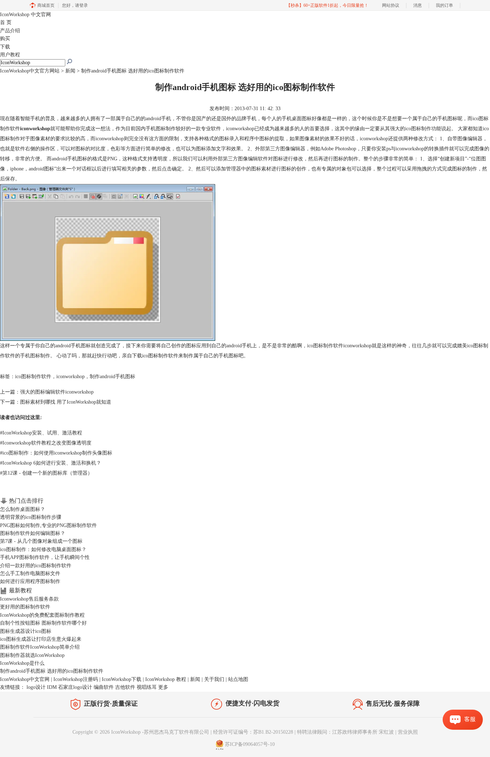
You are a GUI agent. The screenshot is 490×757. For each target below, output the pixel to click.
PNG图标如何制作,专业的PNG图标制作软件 (48, 525)
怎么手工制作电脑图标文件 (30, 573)
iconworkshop (70, 376)
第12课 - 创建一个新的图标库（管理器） (46, 473)
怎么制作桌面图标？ (22, 509)
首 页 (5, 22)
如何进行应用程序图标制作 (30, 581)
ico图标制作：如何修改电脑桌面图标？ (43, 549)
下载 (5, 47)
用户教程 (10, 54)
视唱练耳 (147, 687)
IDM (52, 687)
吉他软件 (125, 687)
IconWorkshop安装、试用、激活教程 (41, 433)
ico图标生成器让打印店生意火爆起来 (40, 639)
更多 (163, 687)
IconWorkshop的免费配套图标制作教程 (42, 615)
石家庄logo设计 (75, 687)
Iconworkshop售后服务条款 (29, 599)
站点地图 (238, 679)
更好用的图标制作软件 (25, 607)
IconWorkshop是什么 (22, 663)
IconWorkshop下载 (121, 679)
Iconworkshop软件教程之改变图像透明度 (45, 443)
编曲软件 (104, 687)
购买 (5, 38)
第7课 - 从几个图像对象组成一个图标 (41, 541)
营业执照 (408, 732)
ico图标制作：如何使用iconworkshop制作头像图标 (56, 453)
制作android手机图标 (112, 376)
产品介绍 (10, 30)
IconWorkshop (25, 14)
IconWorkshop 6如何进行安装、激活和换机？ (50, 463)
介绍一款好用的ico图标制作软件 (35, 565)
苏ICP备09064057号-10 (250, 744)
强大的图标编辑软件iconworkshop (57, 392)
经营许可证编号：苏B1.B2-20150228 (253, 732)
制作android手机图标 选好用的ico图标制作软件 (51, 671)
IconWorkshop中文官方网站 (30, 71)
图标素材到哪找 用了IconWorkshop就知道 (65, 402)
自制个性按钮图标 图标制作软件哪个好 (43, 623)
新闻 (70, 71)
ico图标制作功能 (423, 128)
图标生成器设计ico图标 (25, 631)
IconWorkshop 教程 (165, 679)
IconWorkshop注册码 (75, 679)
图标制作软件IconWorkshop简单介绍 (40, 647)
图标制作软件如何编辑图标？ (32, 533)
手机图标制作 (35, 355)
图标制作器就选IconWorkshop (32, 655)
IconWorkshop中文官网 (25, 679)
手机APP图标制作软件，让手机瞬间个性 (45, 557)
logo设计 (36, 687)
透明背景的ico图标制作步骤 (30, 517)
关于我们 (214, 679)
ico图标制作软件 (325, 345)
